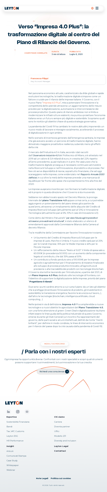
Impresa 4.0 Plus (51, 102)
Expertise (12, 417)
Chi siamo (59, 417)
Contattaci (60, 451)
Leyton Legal (61, 446)
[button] (92, 8)
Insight (10, 446)
